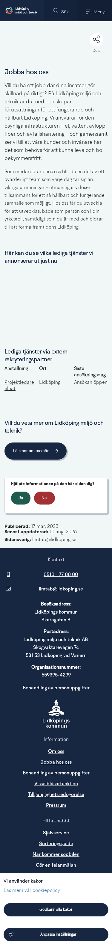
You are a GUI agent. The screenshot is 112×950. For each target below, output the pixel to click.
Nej (44, 498)
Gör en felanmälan (56, 865)
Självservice (56, 833)
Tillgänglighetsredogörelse (56, 794)
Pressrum (77, 805)
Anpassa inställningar (58, 935)
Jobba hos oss (56, 762)
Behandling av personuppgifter (56, 688)
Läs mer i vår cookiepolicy (32, 890)
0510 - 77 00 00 (61, 574)
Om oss (56, 751)
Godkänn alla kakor (56, 910)
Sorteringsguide (56, 843)
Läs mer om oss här (31, 451)
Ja (21, 498)
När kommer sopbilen (56, 854)
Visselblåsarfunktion (56, 783)
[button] (61, 10)
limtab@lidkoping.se (61, 589)
